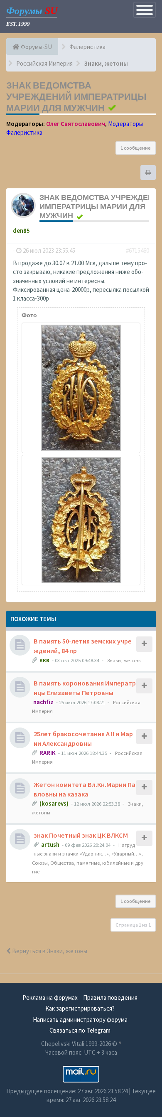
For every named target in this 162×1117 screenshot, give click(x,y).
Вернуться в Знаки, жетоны (49, 951)
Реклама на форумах (50, 997)
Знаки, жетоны (124, 660)
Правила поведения (110, 997)
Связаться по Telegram (79, 1030)
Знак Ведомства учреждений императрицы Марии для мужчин (76, 96)
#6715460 (137, 250)
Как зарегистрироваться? (80, 1008)
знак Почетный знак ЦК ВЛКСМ (81, 835)
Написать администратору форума (80, 1019)
